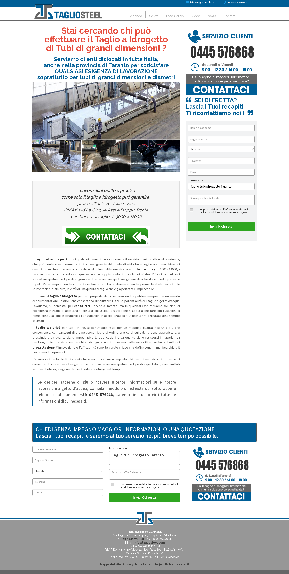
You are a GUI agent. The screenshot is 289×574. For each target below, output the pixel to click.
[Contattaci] (106, 236)
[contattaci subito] (221, 62)
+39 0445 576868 (237, 2)
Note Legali (143, 564)
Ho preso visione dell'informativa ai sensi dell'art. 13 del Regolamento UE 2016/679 (224, 211)
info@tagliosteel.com (202, 2)
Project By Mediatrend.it (171, 564)
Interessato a (118, 448)
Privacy (128, 564)
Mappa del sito (110, 564)
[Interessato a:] (196, 183)
